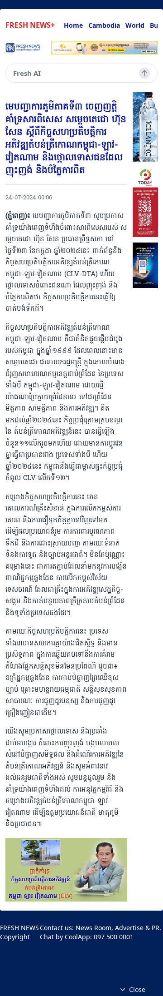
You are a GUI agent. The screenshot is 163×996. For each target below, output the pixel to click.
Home (73, 25)
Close (137, 989)
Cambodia (104, 25)
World (134, 25)
